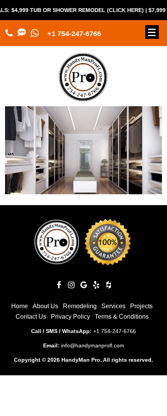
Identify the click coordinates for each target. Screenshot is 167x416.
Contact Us (31, 316)
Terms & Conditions (122, 316)
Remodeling (80, 306)
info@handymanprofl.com (92, 345)
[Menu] (152, 32)
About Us (45, 306)
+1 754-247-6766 (74, 34)
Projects (141, 306)
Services (113, 306)
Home (19, 306)
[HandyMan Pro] (83, 98)
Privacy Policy (70, 316)
